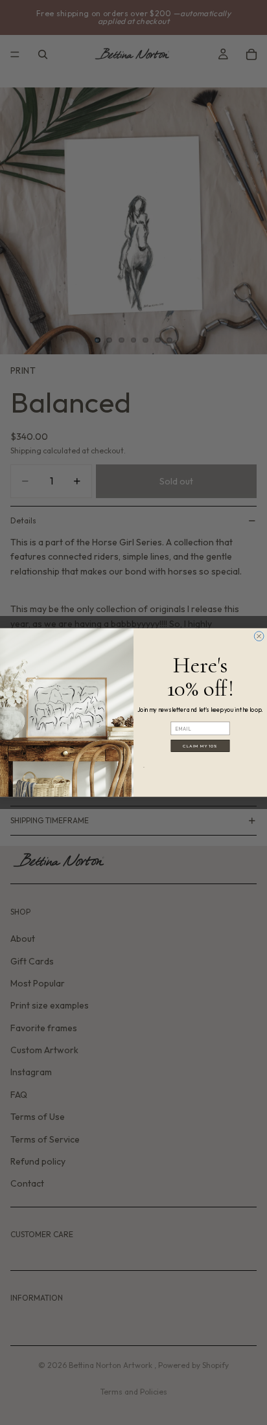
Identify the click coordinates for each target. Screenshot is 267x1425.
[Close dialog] (259, 636)
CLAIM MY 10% (200, 745)
